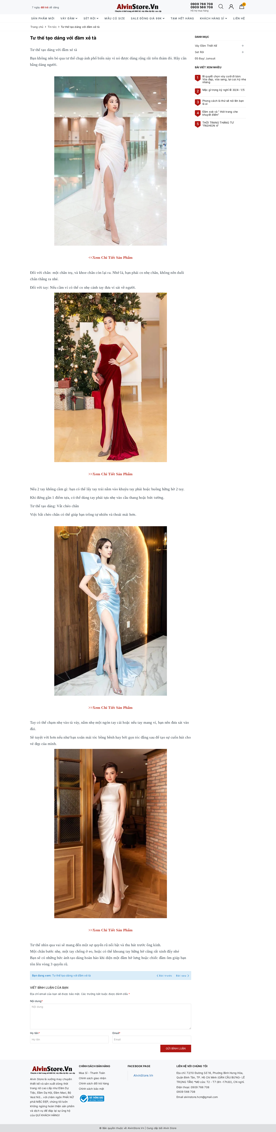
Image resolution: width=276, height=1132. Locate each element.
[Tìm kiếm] (221, 7)
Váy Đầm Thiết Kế (206, 45)
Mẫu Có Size (115, 18)
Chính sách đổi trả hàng (94, 1083)
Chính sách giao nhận (92, 1078)
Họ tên (35, 1033)
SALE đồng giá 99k (147, 18)
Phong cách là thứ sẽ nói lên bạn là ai (223, 102)
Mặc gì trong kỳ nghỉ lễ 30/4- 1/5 (223, 89)
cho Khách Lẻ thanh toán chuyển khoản (62, 7)
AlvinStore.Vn (143, 1075)
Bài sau (181, 975)
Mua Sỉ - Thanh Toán (92, 1072)
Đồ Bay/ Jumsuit (205, 58)
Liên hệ (239, 18)
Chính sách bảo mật (91, 1088)
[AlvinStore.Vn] (138, 7)
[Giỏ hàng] (241, 7)
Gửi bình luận (176, 1048)
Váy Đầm (68, 18)
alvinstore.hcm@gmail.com (201, 1097)
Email (116, 1033)
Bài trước (166, 975)
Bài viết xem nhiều (208, 67)
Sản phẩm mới (43, 18)
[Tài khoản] (231, 6)
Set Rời (199, 52)
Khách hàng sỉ (212, 18)
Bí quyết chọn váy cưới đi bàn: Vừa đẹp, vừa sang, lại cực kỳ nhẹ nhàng (224, 79)
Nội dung (36, 1001)
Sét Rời (90, 18)
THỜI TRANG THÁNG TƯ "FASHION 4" (218, 124)
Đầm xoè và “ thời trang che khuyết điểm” (220, 113)
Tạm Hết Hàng (182, 18)
